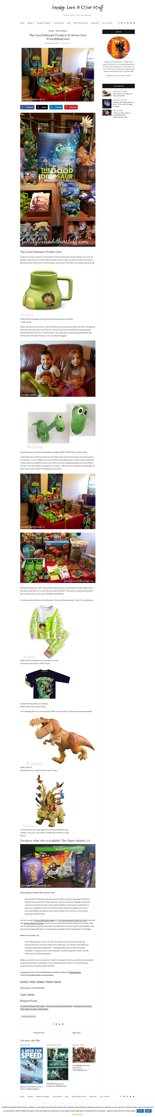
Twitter (32, 981)
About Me (94, 23)
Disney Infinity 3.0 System (34, 923)
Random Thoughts (43, 23)
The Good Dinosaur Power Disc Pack (72, 920)
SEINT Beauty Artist (80, 23)
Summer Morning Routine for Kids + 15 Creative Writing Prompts (124, 104)
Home (22, 23)
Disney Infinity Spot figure (44, 920)
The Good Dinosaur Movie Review (59, 1006)
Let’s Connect (107, 23)
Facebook (24, 981)
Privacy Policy (77, 1114)
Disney (51, 31)
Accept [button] (140, 1111)
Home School (59, 23)
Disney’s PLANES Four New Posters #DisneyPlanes (31, 1088)
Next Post (77, 1033)
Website (57, 981)
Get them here (75, 972)
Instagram (40, 981)
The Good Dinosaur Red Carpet (32, 1006)
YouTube (30, 994)
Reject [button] (148, 1111)
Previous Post (39, 1033)
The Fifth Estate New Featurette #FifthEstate (56, 1085)
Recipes (30, 23)
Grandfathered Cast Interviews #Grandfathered (81, 1067)
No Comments (65, 43)
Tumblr (23, 994)
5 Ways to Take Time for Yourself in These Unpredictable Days (122, 115)
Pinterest (49, 981)
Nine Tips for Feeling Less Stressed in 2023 (122, 95)
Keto (68, 23)
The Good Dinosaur (28, 1016)
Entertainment (61, 31)
